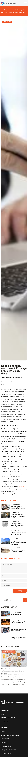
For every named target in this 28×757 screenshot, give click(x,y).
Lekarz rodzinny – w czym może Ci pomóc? (19, 533)
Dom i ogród (5, 739)
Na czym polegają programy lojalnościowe (18, 507)
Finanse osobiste (6, 746)
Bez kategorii (7, 21)
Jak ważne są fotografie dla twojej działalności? (18, 629)
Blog (2, 714)
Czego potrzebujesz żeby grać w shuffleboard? (18, 621)
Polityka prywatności (8, 717)
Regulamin (4, 721)
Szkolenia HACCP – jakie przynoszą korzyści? (18, 613)
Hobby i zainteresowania (8, 750)
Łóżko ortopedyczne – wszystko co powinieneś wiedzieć (18, 516)
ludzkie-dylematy (6, 377)
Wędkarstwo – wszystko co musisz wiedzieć (18, 550)
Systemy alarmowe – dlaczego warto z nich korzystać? (17, 525)
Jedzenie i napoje (6, 753)
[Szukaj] (25, 600)
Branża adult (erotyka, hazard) (10, 735)
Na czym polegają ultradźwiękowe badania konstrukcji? (18, 542)
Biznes (3, 731)
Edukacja (4, 742)
